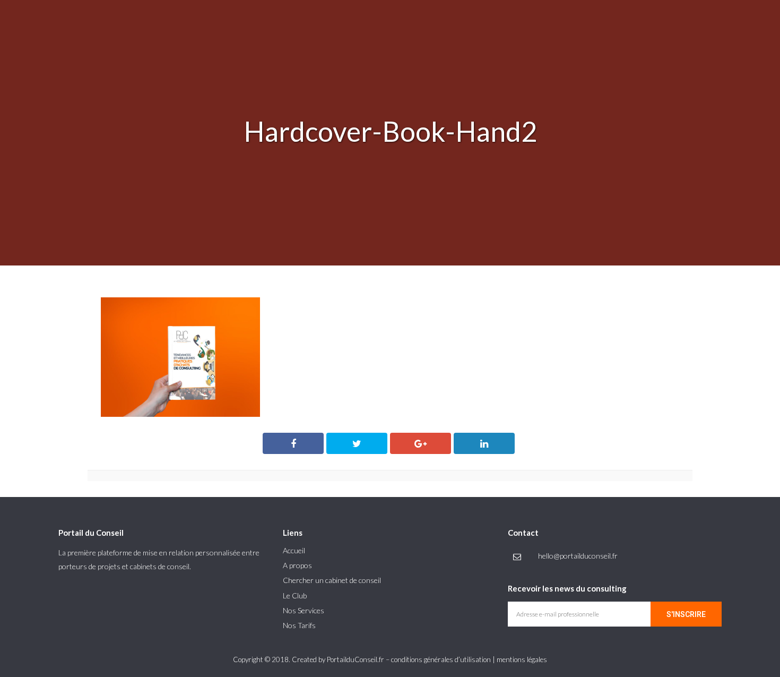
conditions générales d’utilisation (441, 659)
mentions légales (522, 659)
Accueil (294, 550)
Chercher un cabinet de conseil (332, 580)
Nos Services (303, 610)
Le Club (295, 595)
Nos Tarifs (299, 625)
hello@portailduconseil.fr (578, 555)
